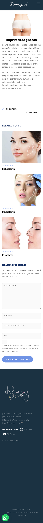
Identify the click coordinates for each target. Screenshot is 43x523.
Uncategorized (8, 165)
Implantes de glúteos (21, 40)
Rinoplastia (7, 255)
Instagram (28, 429)
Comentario (10, 286)
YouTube (11, 434)
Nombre (8, 315)
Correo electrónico (14, 326)
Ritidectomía (11, 109)
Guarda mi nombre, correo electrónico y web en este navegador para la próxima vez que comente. (21, 348)
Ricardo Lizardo (20, 509)
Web (5, 336)
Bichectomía (31, 112)
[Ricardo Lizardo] (19, 6)
